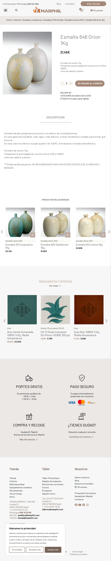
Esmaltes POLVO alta (53, 20)
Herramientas (15, 490)
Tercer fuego (15, 493)
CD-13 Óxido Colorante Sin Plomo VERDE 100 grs (55, 333)
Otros (12, 496)
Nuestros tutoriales (84, 483)
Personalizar (17, 550)
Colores (17, 20)
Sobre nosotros (82, 477)
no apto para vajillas (79, 98)
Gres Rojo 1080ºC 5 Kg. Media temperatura (87, 333)
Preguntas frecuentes (85, 493)
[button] (5, 10)
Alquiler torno (48, 493)
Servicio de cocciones (52, 484)
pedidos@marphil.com (28, 515)
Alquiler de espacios (51, 481)
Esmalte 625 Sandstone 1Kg (54, 246)
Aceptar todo (53, 550)
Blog (77, 480)
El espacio (47, 490)
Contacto (79, 499)
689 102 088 (33, 4)
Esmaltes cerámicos (32, 20)
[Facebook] (76, 505)
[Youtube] (80, 505)
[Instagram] (87, 505)
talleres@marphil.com (52, 509)
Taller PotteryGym (50, 478)
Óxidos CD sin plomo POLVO (52, 328)
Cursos (45, 487)
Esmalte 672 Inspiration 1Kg (19, 246)
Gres (9, 328)
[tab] (55, 117)
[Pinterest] (83, 505)
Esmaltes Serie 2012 (74, 20)
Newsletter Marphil (84, 496)
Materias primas (17, 484)
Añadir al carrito (91, 83)
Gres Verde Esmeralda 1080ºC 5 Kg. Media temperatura (20, 335)
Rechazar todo (35, 550)
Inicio (9, 20)
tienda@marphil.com (27, 518)
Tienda (12, 478)
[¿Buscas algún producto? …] (16, 10)
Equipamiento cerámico (20, 487)
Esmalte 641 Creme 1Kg (89, 244)
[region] (35, 540)
